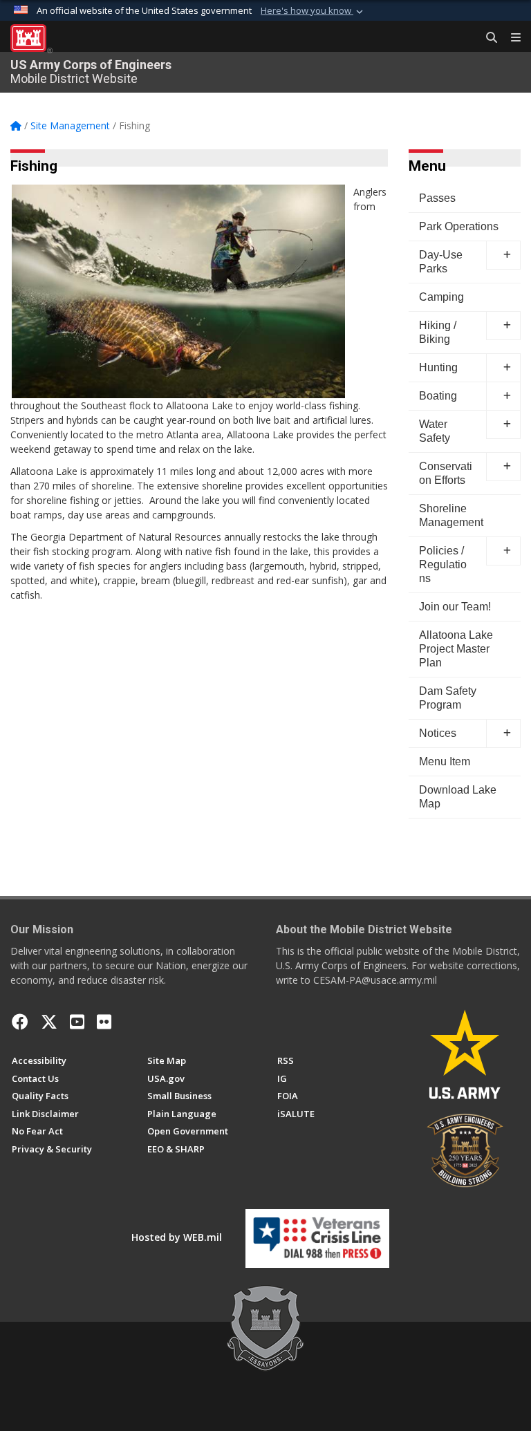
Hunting (438, 367)
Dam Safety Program (447, 698)
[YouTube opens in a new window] (77, 1021)
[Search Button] (486, 38)
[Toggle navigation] (510, 38)
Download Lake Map (457, 797)
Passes (437, 198)
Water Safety (434, 431)
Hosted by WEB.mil (176, 1237)
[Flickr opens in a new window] (104, 1021)
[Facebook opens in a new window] (20, 1021)
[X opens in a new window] (49, 1021)
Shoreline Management (451, 515)
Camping (441, 297)
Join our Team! (455, 606)
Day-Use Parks (441, 261)
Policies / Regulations (443, 564)
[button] (313, 11)
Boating (438, 396)
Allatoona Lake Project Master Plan (456, 648)
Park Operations (459, 226)
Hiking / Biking (437, 332)
